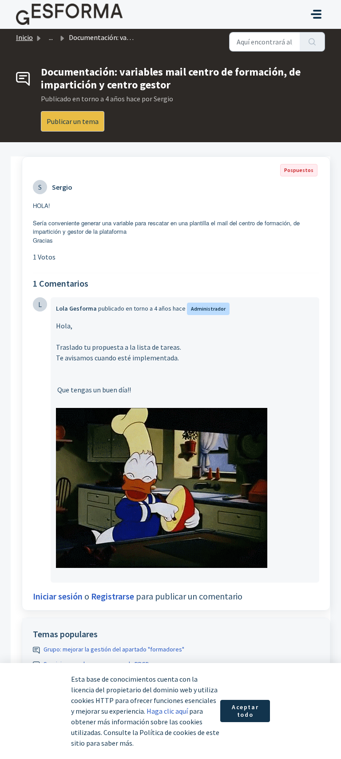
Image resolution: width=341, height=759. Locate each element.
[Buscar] (312, 42)
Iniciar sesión (58, 596)
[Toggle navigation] (316, 14)
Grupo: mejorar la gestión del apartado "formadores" (114, 649)
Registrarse (112, 596)
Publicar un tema (73, 121)
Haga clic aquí (167, 711)
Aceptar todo (245, 711)
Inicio (24, 37)
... (51, 37)
